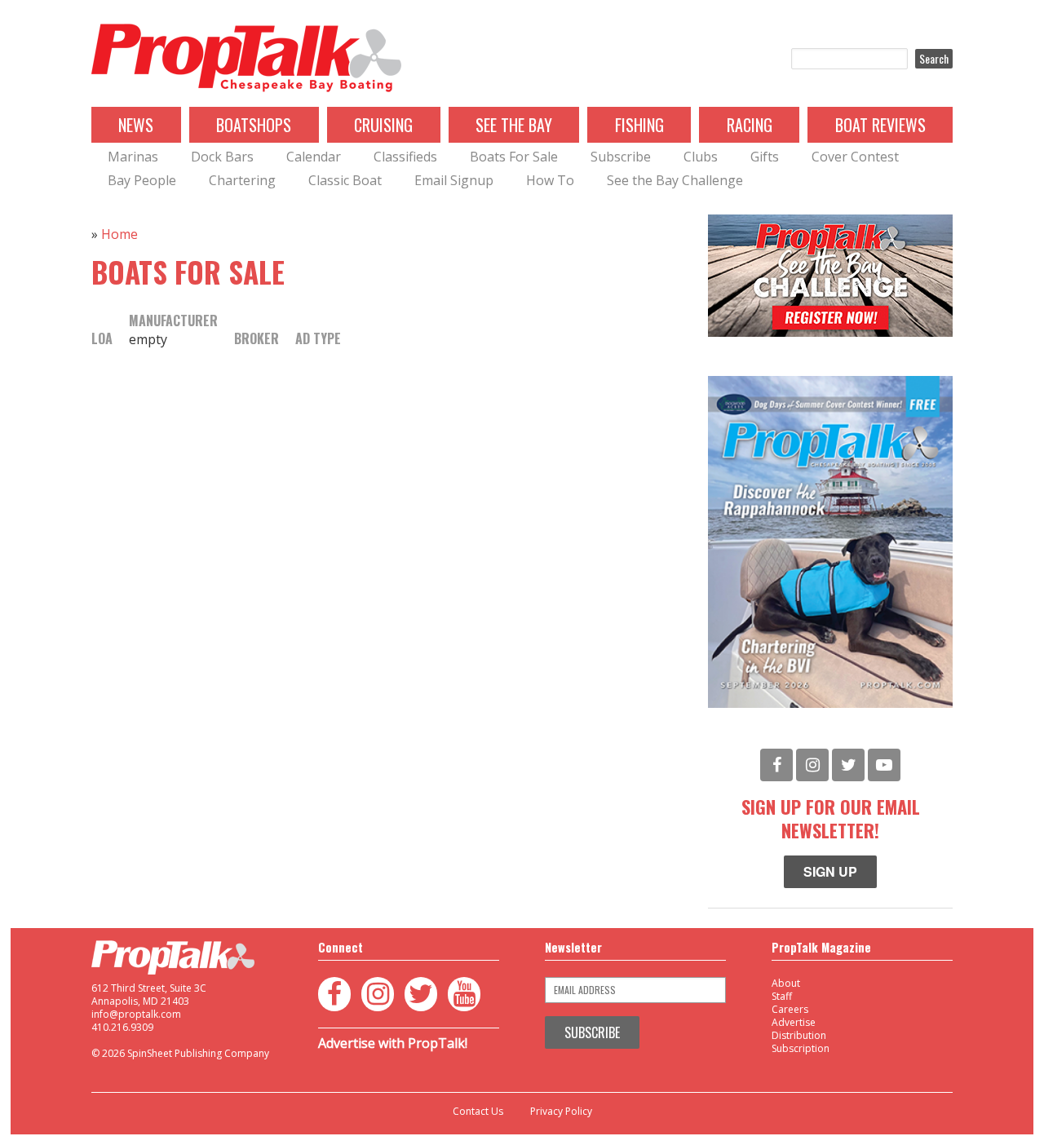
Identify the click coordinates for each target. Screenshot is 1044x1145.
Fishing (639, 125)
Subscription (800, 1048)
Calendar (313, 157)
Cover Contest (855, 157)
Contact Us (478, 1111)
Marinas (133, 157)
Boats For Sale (514, 157)
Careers (790, 1009)
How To (550, 180)
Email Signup (453, 180)
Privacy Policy (561, 1111)
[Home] (246, 59)
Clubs (700, 157)
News (135, 125)
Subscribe (621, 157)
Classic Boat (345, 180)
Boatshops (253, 125)
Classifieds (405, 157)
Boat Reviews (880, 125)
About (786, 983)
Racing (749, 125)
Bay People (142, 180)
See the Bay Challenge (675, 180)
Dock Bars (222, 157)
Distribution (799, 1035)
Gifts (764, 157)
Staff (782, 996)
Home (119, 234)
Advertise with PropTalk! (392, 1043)
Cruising (383, 125)
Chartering (242, 180)
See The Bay (514, 125)
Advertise (794, 1022)
